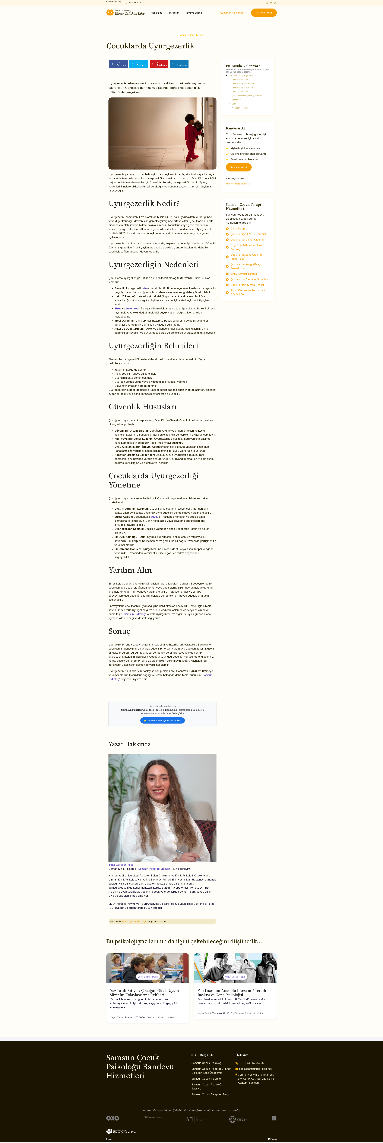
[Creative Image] (272, 1139)
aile (145, 288)
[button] (264, 13)
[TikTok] (275, 3)
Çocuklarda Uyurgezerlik (241, 75)
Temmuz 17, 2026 (135, 1017)
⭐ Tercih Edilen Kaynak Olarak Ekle (162, 720)
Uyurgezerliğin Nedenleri (243, 84)
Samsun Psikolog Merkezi (154, 868)
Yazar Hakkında (241, 108)
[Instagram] (267, 3)
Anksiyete (132, 308)
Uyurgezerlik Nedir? (240, 79)
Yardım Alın (236, 100)
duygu (154, 516)
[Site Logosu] (125, 12)
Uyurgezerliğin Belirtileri (242, 88)
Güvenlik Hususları (240, 92)
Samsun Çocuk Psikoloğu (133, 921)
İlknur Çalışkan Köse (120, 864)
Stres (117, 308)
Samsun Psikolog (134, 614)
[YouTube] (271, 3)
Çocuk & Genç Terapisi (192, 34)
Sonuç (234, 104)
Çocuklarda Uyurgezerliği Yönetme (247, 96)
